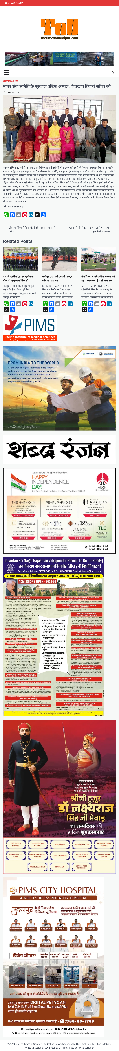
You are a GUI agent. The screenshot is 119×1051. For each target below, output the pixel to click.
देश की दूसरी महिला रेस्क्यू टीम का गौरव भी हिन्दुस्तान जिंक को (18, 278)
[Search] (112, 72)
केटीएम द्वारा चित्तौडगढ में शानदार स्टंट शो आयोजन (57, 278)
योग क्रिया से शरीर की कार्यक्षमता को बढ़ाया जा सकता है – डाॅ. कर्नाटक (98, 278)
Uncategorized (10, 81)
